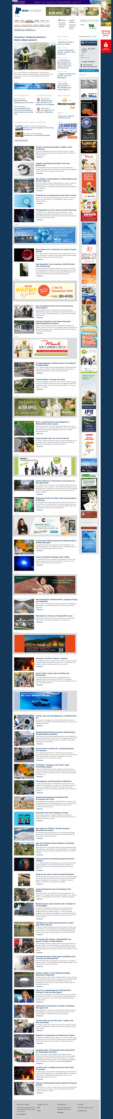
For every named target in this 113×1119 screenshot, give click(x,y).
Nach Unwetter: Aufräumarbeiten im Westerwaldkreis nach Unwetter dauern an (56, 180)
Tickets (82, 24)
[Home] (15, 16)
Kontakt (71, 28)
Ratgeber (35, 25)
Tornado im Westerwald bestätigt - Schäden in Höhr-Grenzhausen (66, 52)
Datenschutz (72, 25)
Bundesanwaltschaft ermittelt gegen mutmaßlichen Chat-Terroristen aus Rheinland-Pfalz (56, 957)
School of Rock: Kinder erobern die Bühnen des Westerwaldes (52, 674)
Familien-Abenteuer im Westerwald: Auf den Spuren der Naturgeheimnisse (55, 482)
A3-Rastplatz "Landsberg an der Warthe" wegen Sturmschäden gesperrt (52, 766)
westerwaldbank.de (88, 70)
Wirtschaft (29, 20)
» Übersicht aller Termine (21, 140)
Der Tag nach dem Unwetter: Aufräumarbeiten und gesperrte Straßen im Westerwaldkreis (53, 940)
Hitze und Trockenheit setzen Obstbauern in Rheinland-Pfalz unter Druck (55, 844)
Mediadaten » (61, 1112)
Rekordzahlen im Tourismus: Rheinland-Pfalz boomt (54, 616)
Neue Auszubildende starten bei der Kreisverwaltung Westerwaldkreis (54, 307)
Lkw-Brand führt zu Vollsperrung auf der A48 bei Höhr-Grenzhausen (55, 1068)
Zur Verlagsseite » (22, 1114)
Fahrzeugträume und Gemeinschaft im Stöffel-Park (53, 781)
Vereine (36, 20)
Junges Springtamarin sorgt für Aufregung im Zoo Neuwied (53, 890)
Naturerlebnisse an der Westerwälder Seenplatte (37, 135)
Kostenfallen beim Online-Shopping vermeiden (52, 813)
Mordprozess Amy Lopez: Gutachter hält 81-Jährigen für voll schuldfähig (45, 102)
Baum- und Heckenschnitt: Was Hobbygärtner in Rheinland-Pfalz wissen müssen (53, 423)
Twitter (39, 1110)
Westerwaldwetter (88, 65)
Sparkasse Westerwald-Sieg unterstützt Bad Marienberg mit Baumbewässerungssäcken (55, 733)
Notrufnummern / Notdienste (66, 116)
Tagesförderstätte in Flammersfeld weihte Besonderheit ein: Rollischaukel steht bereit (55, 1051)
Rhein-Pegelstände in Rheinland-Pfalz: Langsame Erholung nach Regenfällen (56, 600)
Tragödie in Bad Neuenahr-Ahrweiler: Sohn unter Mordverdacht (66, 76)
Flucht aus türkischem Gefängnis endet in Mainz (53, 557)
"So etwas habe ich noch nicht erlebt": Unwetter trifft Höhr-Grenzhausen (54, 1021)
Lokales (17, 25)
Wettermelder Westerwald (90, 66)
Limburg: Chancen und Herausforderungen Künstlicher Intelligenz (55, 860)
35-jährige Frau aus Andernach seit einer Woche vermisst (56, 195)
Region (16, 20)
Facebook (63, 20)
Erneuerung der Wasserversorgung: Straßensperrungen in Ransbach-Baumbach (56, 542)
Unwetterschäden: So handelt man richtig (50, 379)
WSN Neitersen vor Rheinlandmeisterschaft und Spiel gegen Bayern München (54, 924)
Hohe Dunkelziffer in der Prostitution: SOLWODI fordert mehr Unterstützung (55, 265)
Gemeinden (42, 25)
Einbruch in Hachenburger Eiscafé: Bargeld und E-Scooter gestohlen (56, 1084)
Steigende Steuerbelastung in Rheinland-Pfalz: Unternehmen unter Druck (52, 798)
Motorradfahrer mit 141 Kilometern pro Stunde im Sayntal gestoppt (56, 250)
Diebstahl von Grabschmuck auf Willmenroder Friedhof (55, 1035)
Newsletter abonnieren (64, 118)
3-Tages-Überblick (88, 62)
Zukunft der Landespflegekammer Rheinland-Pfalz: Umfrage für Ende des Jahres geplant (53, 991)
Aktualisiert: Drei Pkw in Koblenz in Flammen (52, 658)
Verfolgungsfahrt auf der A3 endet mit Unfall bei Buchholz (56, 210)
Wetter (48, 25)
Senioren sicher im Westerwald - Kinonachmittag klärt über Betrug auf (55, 749)
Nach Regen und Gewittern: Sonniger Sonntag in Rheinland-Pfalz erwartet (53, 829)
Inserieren (71, 20)
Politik (22, 20)
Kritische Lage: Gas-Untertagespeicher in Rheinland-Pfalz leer (56, 717)
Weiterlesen (17, 78)
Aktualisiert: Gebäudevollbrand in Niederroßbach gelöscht (30, 38)
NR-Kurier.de (62, 25)
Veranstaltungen (27, 25)
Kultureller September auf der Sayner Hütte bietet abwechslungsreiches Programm (53, 322)
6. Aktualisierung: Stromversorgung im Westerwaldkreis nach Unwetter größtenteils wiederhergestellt (64, 64)
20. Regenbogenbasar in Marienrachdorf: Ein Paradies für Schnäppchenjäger (56, 364)
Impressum (72, 27)
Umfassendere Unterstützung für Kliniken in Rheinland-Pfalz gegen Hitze (55, 1007)
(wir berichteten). (67, 1061)
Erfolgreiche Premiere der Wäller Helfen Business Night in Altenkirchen (56, 499)
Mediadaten (72, 22)
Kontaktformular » (82, 1110)
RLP (47, 20)
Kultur (42, 20)
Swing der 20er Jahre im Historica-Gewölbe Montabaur (55, 874)
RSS (38, 1107)
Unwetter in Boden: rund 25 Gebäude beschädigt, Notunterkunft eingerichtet (53, 974)
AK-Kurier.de (62, 23)
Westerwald (19, 29)
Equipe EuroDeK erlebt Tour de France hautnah (52, 438)
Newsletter (61, 27)
